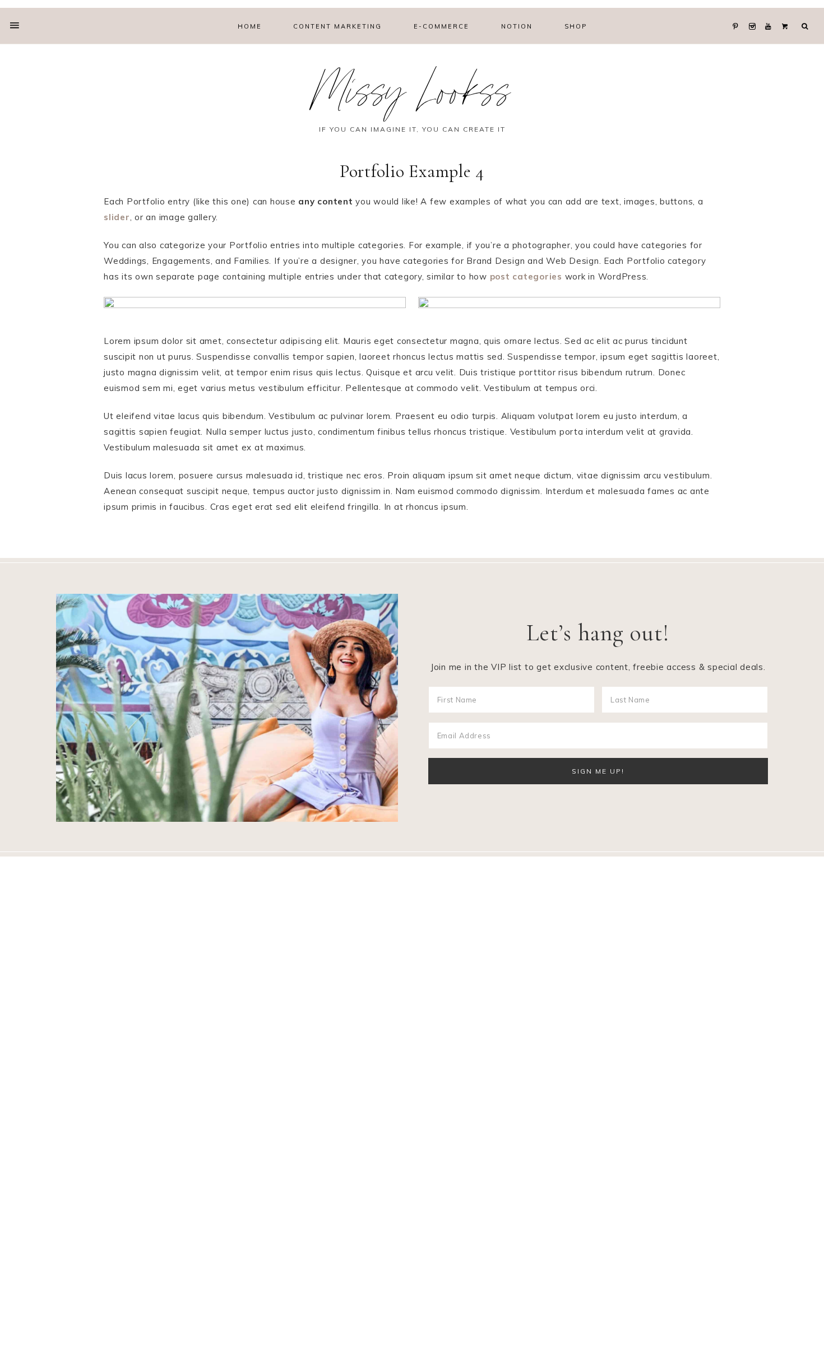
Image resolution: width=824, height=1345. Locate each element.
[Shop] (787, 12)
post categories (526, 276)
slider (117, 217)
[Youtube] (771, 12)
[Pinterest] (738, 12)
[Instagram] (755, 12)
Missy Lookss (412, 97)
